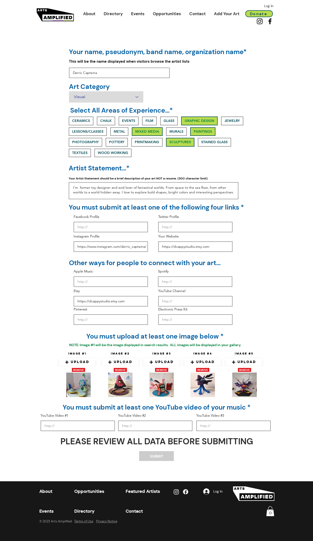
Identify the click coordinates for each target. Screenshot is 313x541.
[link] (270, 511)
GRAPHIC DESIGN (199, 120)
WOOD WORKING (113, 153)
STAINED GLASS (214, 142)
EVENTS (128, 120)
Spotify (163, 271)
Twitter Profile (168, 216)
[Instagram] (260, 21)
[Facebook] (270, 21)
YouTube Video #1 (54, 415)
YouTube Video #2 (132, 415)
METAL (119, 131)
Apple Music (83, 271)
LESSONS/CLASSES (87, 131)
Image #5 (244, 353)
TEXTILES (80, 153)
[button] (89, 13)
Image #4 (202, 353)
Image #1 (77, 353)
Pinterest (80, 309)
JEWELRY (232, 120)
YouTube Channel (171, 291)
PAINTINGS (203, 131)
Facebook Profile (86, 216)
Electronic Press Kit (173, 309)
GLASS (169, 120)
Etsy (77, 291)
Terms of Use (83, 521)
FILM (149, 120)
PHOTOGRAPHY (85, 142)
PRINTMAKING (147, 142)
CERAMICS (81, 120)
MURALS (176, 131)
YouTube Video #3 (210, 415)
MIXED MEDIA (147, 131)
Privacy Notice (106, 521)
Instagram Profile (87, 236)
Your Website (168, 236)
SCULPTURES (180, 142)
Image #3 (161, 353)
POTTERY (116, 142)
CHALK (106, 120)
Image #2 (120, 353)
